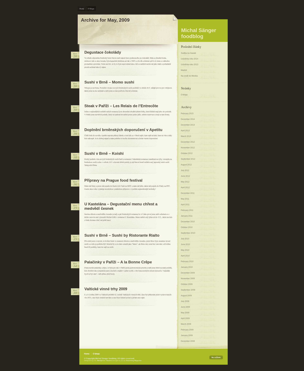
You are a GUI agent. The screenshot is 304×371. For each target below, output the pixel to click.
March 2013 (186, 136)
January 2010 (187, 267)
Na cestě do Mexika (189, 76)
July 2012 (185, 170)
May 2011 (185, 199)
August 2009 (186, 295)
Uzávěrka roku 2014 (189, 59)
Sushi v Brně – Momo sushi (109, 82)
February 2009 (187, 330)
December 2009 (188, 273)
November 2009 (188, 278)
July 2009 (185, 301)
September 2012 (188, 159)
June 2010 (185, 244)
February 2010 (187, 261)
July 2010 (185, 239)
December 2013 (188, 125)
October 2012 (187, 153)
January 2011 (187, 216)
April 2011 (185, 204)
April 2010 (185, 256)
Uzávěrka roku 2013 (189, 64)
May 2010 (185, 250)
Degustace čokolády (102, 52)
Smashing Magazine (134, 360)
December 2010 (188, 222)
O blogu (91, 8)
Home (81, 8)
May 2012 (185, 182)
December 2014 (188, 119)
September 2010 (188, 233)
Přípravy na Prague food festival (113, 180)
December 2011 (188, 193)
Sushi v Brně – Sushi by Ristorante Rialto (121, 235)
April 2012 (185, 187)
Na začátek (216, 357)
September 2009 (188, 290)
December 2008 (188, 341)
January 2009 (187, 335)
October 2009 (187, 284)
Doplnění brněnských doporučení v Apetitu (123, 130)
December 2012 (188, 142)
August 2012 (186, 165)
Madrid (184, 70)
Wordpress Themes (104, 360)
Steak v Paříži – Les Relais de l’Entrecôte (121, 106)
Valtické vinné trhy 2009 (105, 289)
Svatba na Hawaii (188, 53)
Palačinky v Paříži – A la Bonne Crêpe (118, 262)
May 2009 (185, 313)
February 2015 (187, 113)
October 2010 (187, 227)
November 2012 (188, 148)
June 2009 (185, 307)
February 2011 (187, 210)
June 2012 (185, 176)
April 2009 (185, 318)
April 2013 (185, 130)
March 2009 (186, 324)
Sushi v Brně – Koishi (104, 153)
